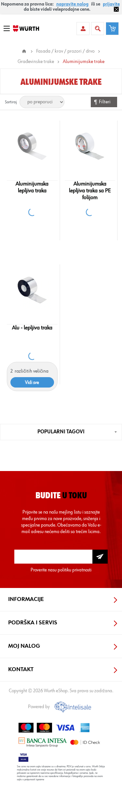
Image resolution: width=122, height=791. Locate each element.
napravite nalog (72, 4)
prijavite (111, 4)
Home (24, 51)
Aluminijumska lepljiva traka (32, 187)
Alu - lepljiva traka (32, 328)
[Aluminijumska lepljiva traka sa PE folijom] (90, 146)
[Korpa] (112, 28)
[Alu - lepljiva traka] (32, 290)
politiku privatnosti (74, 570)
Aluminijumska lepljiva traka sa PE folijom (90, 190)
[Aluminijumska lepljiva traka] (32, 146)
